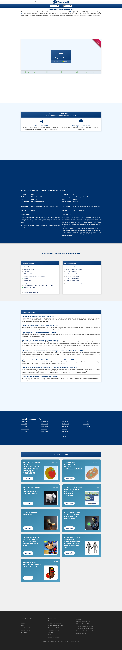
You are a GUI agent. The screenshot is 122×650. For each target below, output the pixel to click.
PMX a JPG (86, 421)
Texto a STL (51, 632)
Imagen (75, 199)
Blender (33, 210)
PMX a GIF (65, 436)
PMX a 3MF (24, 426)
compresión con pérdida (81, 220)
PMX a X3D (65, 431)
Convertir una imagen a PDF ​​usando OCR (85, 628)
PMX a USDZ (65, 424)
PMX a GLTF (44, 424)
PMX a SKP (44, 431)
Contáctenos (24, 634)
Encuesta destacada (25, 627)
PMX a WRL (65, 426)
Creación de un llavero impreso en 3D (84, 630)
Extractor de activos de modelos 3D (56, 625)
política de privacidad (25, 630)
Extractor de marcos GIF (54, 637)
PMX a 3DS (24, 424)
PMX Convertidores (36, 206)
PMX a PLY (44, 429)
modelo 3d (34, 199)
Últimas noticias (24, 620)
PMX (71, 12)
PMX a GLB (44, 421)
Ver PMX (42, 208)
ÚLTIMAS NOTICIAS (61, 455)
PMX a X (64, 429)
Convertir (75, 2)
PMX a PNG (86, 424)
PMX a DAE (24, 431)
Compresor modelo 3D (53, 627)
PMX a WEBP (86, 426)
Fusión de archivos (52, 634)
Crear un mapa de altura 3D (54, 623)
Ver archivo (45, 2)
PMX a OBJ (44, 426)
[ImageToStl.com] (61, 2)
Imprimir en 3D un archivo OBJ (83, 621)
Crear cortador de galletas (90, 206)
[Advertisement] (40, 27)
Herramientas (35, 2)
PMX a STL (44, 434)
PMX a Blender (25, 429)
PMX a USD (65, 421)
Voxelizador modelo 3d (48, 206)
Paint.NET (75, 210)
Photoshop (81, 210)
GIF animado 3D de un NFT (82, 623)
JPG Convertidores (78, 206)
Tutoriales (23, 623)
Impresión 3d (24, 625)
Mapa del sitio (24, 632)
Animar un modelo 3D (81, 633)
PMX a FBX (24, 434)
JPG (22, 13)
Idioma (83, 2)
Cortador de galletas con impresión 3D (84, 626)
